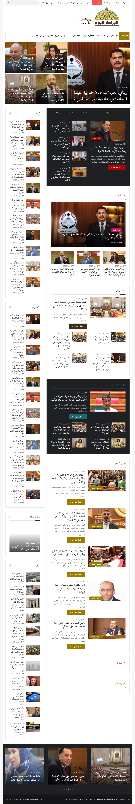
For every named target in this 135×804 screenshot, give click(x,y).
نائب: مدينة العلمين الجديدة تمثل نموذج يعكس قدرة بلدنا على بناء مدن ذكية (68, 553)
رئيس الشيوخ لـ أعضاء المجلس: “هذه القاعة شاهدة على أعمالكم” (69, 625)
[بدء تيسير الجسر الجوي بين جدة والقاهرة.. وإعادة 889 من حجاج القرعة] (20, 89)
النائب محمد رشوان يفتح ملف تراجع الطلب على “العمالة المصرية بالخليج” (90, 272)
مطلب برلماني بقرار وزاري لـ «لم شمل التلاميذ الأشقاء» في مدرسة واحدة (60, 445)
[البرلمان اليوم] (102, 18)
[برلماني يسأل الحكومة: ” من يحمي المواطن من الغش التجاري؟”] (118, 427)
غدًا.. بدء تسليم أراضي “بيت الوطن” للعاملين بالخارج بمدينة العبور (17, 711)
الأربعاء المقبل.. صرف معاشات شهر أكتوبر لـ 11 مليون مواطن (17, 617)
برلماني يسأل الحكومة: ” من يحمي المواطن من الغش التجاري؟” (99, 430)
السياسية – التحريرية (30, 799)
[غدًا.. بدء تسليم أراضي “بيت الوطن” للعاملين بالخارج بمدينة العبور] (33, 712)
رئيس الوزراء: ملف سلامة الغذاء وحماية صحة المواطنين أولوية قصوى (61, 159)
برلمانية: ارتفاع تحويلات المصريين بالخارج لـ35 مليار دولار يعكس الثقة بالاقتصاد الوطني (59, 3)
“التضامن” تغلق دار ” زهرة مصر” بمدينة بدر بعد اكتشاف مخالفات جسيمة (17, 682)
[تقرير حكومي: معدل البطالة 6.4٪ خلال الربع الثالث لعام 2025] (33, 577)
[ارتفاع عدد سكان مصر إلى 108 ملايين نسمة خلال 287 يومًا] (33, 727)
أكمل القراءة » (116, 167)
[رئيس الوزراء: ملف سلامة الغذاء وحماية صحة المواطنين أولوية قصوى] (79, 156)
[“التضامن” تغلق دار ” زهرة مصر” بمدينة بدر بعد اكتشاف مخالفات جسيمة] (33, 681)
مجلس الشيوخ (61, 36)
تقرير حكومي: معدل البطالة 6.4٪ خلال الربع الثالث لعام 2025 (17, 576)
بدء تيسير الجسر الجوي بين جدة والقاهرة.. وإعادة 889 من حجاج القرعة (21, 97)
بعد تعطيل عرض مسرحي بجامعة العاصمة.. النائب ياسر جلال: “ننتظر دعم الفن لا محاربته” (70, 517)
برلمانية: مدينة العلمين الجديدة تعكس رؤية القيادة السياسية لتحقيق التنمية (52, 66)
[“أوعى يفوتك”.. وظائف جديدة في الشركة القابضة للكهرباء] (33, 697)
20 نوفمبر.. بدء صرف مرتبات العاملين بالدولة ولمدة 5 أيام (17, 589)
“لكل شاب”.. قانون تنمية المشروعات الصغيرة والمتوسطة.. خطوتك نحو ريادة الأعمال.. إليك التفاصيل (61, 342)
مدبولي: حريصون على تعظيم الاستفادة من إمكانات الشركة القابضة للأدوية (99, 96)
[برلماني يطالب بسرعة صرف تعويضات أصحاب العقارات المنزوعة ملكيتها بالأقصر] (33, 204)
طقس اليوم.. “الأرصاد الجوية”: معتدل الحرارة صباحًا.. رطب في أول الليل (17, 666)
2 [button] (70, 789)
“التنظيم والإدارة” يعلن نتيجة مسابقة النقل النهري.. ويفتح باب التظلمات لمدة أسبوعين (17, 603)
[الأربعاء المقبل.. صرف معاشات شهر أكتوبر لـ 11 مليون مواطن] (33, 618)
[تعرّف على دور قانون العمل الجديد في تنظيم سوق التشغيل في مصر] (118, 337)
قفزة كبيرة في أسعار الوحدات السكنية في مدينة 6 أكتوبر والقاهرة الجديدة (17, 651)
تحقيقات (32, 36)
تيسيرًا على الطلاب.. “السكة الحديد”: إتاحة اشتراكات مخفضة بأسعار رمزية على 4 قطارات (17, 633)
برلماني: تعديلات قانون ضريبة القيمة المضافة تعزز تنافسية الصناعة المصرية (17, 126)
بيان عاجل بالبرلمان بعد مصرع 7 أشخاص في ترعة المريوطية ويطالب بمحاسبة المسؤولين (53, 95)
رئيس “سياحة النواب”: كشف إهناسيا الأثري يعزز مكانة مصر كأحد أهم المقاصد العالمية (115, 272)
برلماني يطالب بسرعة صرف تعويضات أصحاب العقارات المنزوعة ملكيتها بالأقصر (69, 398)
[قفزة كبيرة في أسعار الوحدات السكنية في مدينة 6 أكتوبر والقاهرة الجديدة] (33, 650)
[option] (67, 73)
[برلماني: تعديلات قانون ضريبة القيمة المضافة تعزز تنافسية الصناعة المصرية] (88, 224)
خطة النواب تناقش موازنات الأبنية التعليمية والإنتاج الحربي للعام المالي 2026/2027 (17, 220)
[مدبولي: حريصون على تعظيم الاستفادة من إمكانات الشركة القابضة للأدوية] (99, 73)
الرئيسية (123, 36)
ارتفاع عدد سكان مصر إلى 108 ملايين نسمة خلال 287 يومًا (17, 726)
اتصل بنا (9, 799)
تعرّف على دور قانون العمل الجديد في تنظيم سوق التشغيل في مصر (99, 339)
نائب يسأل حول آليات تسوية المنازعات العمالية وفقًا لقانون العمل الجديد (61, 430)
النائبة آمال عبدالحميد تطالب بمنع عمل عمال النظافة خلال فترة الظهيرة (99, 445)
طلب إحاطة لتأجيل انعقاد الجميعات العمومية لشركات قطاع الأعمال (25, 547)
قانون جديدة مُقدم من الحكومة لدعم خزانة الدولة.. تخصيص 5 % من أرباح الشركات (21, 64)
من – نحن (17, 799)
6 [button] (62, 789)
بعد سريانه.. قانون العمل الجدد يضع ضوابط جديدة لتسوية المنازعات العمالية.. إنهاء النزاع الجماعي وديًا (61, 362)
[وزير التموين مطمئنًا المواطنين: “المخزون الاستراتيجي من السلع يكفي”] (79, 141)
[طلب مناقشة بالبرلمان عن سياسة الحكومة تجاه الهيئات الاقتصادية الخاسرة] (62, 257)
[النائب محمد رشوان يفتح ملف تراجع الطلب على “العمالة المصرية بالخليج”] (88, 257)
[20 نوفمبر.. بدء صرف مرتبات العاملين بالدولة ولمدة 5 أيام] (33, 590)
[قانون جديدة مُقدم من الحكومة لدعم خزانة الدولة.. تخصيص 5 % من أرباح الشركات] (33, 266)
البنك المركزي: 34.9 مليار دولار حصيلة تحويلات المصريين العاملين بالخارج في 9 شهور (60, 176)
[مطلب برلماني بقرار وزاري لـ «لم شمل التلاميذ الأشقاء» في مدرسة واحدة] (79, 443)
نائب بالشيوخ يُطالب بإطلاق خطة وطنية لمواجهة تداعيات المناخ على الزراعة (70, 589)
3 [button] (68, 789)
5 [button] (64, 789)
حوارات (74, 36)
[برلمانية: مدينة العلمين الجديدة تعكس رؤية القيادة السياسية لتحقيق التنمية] (51, 57)
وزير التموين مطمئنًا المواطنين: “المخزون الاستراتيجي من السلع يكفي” (60, 144)
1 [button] (72, 789)
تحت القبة (100, 36)
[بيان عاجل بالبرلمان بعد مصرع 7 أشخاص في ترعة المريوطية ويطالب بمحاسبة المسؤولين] (33, 494)
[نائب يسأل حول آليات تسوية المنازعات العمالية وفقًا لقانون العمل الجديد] (79, 427)
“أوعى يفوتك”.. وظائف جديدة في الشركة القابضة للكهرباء (17, 696)
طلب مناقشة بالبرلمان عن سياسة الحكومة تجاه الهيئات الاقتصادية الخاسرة (63, 272)
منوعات (57, 112)
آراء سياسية (86, 36)
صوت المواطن (45, 36)
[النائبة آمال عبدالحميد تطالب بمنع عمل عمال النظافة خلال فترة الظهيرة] (118, 443)
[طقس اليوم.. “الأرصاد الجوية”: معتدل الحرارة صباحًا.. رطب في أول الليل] (33, 666)
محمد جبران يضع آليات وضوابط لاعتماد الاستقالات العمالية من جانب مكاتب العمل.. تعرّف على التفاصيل (101, 363)
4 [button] (66, 789)
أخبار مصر (111, 36)
